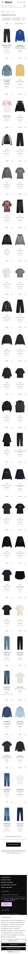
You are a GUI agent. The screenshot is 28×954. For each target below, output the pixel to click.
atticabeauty (15, 914)
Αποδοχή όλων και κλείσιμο (13, 948)
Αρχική (2, 11)
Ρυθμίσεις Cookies (12, 940)
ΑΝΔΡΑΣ (7, 11)
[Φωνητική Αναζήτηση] (24, 6)
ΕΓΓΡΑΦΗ (5, 904)
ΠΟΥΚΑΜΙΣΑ (6, 19)
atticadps (6, 910)
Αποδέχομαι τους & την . (14, 899)
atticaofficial (7, 914)
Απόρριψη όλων (13, 944)
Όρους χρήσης (15, 898)
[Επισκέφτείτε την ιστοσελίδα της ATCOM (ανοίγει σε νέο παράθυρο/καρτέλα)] (13, 951)
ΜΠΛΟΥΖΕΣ (16, 19)
